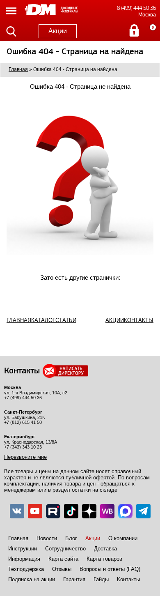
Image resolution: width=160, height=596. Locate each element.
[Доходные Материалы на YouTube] (35, 511)
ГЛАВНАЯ (19, 320)
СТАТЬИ (65, 320)
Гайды (101, 579)
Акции (57, 31)
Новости (47, 538)
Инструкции (22, 548)
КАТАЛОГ (43, 320)
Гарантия (74, 579)
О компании (122, 538)
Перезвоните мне (25, 457)
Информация (24, 559)
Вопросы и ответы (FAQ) (110, 569)
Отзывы (61, 569)
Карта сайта (63, 559)
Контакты (128, 579)
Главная (18, 538)
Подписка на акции (31, 579)
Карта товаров (104, 559)
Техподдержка (26, 569)
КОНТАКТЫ (138, 320)
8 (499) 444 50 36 (136, 8)
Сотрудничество (65, 548)
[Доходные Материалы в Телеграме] (143, 511)
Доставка (105, 548)
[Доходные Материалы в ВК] (17, 511)
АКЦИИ (114, 320)
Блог (71, 538)
